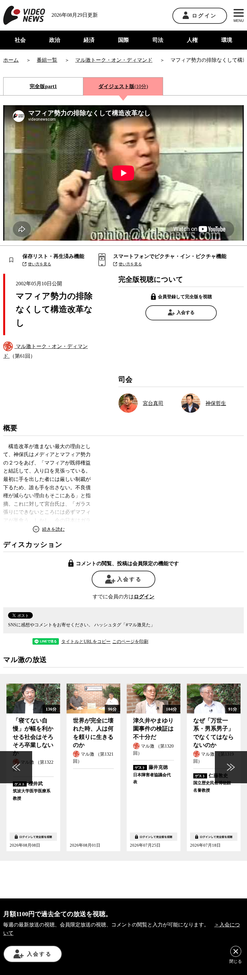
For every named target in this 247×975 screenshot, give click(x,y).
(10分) (123, 86)
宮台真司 (153, 403)
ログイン (204, 15)
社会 (20, 40)
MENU (238, 21)
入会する (186, 312)
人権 (192, 40)
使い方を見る (39, 264)
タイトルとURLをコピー (86, 641)
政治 (54, 40)
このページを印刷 (130, 641)
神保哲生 (216, 403)
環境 (226, 40)
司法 (157, 40)
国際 (123, 40)
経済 (89, 40)
